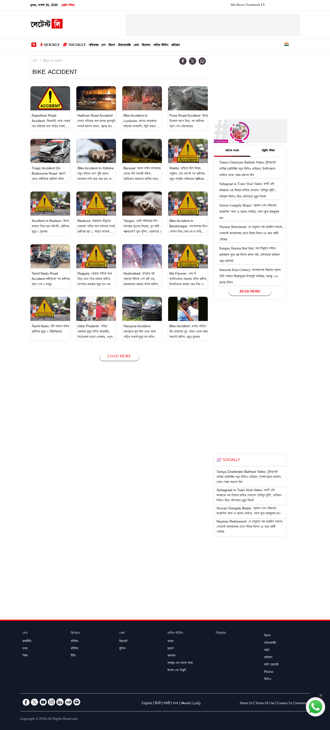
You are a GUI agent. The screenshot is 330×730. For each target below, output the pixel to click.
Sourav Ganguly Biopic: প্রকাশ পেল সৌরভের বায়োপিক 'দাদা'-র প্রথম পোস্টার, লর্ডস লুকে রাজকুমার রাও (249, 212)
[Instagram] (51, 702)
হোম (34, 61)
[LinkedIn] (60, 702)
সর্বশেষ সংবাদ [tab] (232, 151)
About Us (245, 703)
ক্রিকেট (123, 641)
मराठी (167, 703)
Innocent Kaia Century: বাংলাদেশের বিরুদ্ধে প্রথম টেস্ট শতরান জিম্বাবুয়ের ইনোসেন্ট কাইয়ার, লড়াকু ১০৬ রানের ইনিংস (249, 277)
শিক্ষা (25, 656)
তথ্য (25, 649)
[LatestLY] (46, 25)
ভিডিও (267, 679)
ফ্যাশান (171, 656)
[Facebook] (183, 61)
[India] (286, 45)
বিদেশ (111, 45)
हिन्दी (158, 703)
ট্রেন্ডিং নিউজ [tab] (268, 151)
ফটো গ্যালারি (271, 665)
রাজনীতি (26, 641)
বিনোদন (146, 45)
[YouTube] (43, 702)
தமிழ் (197, 703)
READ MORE (250, 292)
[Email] (76, 702)
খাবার (170, 641)
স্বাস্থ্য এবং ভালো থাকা (180, 663)
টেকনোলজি (124, 45)
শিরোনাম (221, 634)
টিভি (73, 656)
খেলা (136, 45)
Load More (119, 357)
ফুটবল (122, 649)
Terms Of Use (264, 703)
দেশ (103, 45)
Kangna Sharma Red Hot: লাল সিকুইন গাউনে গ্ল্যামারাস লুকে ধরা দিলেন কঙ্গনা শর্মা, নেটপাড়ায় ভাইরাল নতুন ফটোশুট (249, 255)
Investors (301, 703)
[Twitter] (192, 61)
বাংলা (175, 703)
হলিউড (75, 649)
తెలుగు (186, 703)
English (147, 703)
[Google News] (68, 702)
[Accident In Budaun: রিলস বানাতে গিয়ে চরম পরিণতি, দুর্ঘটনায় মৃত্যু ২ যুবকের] (50, 203)
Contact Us (284, 703)
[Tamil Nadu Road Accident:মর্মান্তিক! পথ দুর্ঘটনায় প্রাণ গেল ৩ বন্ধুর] (50, 256)
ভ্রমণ (170, 649)
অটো (266, 650)
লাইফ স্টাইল (160, 45)
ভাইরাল (175, 45)
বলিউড (75, 641)
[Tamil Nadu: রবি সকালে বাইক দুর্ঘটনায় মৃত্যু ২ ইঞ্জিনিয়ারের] (50, 309)
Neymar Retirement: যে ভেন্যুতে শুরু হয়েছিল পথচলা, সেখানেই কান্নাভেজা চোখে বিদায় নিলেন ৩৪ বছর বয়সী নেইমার (251, 234)
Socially (77, 45)
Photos (268, 672)
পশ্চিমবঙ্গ (93, 45)
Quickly (52, 45)
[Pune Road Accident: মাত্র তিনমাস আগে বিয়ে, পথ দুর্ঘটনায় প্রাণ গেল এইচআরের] (188, 98)
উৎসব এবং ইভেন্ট (176, 670)
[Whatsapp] (202, 61)
